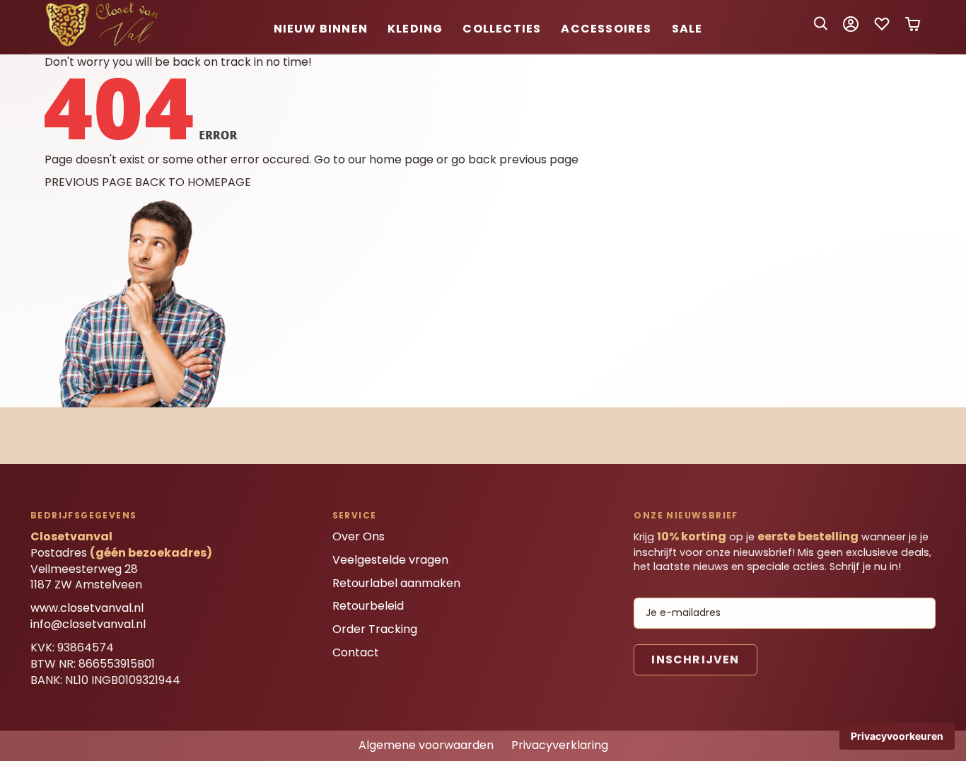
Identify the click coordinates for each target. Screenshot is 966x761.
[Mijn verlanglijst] (881, 29)
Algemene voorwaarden (426, 745)
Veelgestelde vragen (390, 560)
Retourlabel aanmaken (396, 583)
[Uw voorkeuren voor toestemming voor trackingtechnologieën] (897, 736)
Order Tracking (374, 629)
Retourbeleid (368, 606)
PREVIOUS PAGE (88, 182)
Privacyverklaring (559, 745)
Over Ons (358, 536)
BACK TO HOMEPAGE (193, 182)
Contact (355, 652)
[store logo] (105, 44)
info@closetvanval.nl (88, 624)
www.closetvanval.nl (87, 608)
